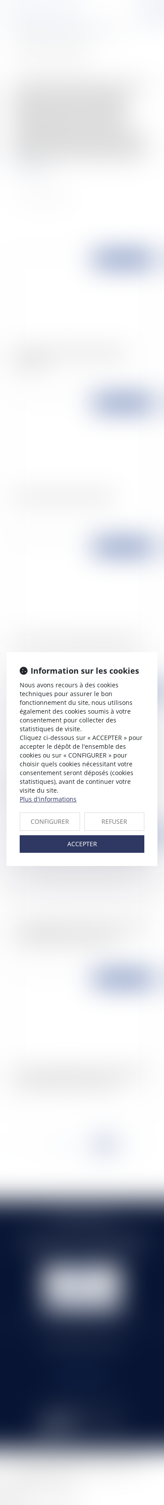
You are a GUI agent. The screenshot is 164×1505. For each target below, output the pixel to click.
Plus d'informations (48, 799)
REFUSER (114, 821)
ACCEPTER (82, 844)
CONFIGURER (50, 821)
